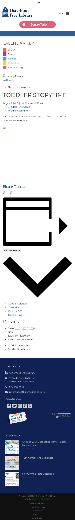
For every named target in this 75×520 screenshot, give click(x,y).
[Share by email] (26, 194)
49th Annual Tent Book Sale (37, 457)
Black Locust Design (41, 498)
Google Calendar (18, 303)
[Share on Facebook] (5, 194)
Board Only (37, 517)
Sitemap (37, 510)
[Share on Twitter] (12, 194)
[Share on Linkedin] (19, 194)
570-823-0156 (16, 386)
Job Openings (38, 506)
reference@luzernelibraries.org (27, 391)
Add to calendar (12, 250)
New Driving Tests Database (38, 473)
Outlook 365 (15, 311)
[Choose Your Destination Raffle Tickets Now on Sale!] (12, 447)
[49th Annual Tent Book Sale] (12, 463)
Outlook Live (15, 314)
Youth (30, 339)
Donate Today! (39, 24)
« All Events (9, 80)
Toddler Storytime (19, 106)
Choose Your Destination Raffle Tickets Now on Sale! (44, 443)
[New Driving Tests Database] (12, 479)
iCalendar (13, 307)
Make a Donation (37, 503)
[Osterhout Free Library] (17, 15)
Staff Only (37, 514)
